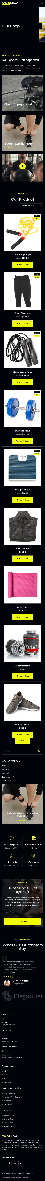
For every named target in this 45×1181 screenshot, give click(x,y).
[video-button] (22, 166)
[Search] (39, 751)
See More (8, 108)
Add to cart (23, 264)
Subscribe (22, 921)
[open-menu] (41, 3)
